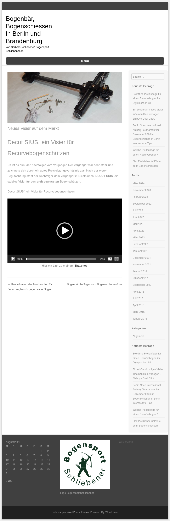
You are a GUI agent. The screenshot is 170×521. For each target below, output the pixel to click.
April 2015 (138, 305)
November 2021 (142, 264)
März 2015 (139, 311)
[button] (64, 230)
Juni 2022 (138, 217)
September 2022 (142, 203)
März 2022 (139, 237)
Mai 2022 (138, 224)
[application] (64, 231)
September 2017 (142, 284)
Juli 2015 (138, 298)
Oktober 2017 (140, 278)
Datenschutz (126, 442)
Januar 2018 (140, 271)
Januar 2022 (140, 251)
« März (9, 481)
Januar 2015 (140, 318)
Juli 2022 (138, 210)
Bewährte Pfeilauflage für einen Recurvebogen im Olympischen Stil (147, 98)
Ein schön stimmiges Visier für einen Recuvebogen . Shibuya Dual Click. (148, 114)
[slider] (61, 259)
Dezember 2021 (142, 257)
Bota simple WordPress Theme (70, 512)
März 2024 (139, 183)
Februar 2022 (140, 244)
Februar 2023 (140, 196)
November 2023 (142, 190)
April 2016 (138, 291)
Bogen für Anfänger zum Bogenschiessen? (94, 284)
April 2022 (138, 230)
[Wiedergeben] (13, 259)
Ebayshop (80, 265)
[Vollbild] (116, 259)
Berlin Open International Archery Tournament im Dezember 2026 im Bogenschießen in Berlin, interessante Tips (147, 134)
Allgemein (138, 336)
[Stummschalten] (110, 259)
